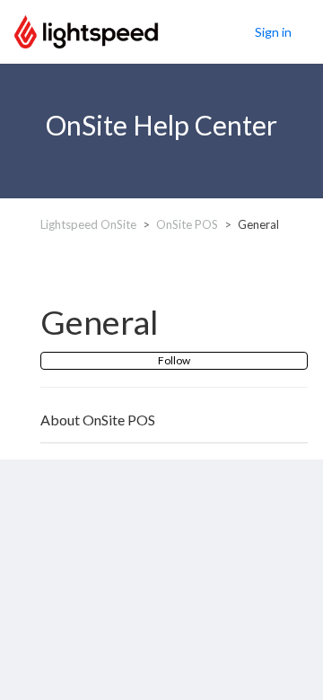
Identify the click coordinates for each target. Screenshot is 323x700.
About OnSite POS (97, 419)
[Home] (86, 30)
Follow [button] (174, 360)
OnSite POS (187, 224)
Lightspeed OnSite (88, 224)
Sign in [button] (273, 31)
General (258, 224)
